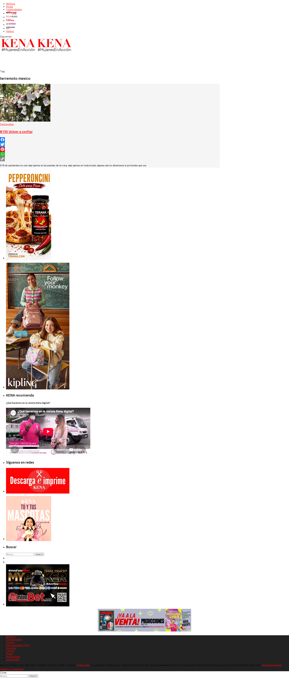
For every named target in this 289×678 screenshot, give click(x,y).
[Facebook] (110, 139)
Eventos (11, 648)
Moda (9, 6)
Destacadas (7, 124)
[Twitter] (110, 144)
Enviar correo (83, 665)
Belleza (10, 3)
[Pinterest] (110, 149)
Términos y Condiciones (12, 669)
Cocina (10, 642)
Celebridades (14, 9)
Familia (10, 651)
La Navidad (12, 659)
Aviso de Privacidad (272, 665)
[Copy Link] (110, 158)
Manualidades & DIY (18, 645)
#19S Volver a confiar (16, 131)
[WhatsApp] (110, 154)
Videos (10, 31)
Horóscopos (13, 656)
